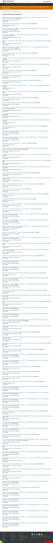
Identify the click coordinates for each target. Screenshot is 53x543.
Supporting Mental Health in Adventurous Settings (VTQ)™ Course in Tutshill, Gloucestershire (25, 113)
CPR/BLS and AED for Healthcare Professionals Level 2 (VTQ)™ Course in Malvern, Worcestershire (26, 177)
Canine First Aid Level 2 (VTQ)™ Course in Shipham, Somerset (17, 102)
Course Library (21, 534)
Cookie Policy (13, 539)
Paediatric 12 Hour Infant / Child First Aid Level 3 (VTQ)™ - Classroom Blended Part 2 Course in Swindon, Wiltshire (25, 47)
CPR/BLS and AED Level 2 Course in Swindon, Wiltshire (15, 70)
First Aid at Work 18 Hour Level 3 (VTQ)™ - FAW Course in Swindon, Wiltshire (21, 204)
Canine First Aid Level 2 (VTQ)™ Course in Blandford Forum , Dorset (19, 255)
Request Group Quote (33, 4)
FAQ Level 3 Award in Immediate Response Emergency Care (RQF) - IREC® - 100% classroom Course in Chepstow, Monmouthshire (25, 149)
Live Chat (48, 542)
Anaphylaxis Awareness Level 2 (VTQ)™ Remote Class (15, 23)
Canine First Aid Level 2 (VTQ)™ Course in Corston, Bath (16, 53)
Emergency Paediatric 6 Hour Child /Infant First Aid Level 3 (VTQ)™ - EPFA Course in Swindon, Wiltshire (25, 35)
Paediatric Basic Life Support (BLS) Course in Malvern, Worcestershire (19, 184)
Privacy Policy (13, 534)
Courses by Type (22, 539)
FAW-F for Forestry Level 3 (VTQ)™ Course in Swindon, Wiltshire (18, 209)
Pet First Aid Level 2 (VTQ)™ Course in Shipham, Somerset (16, 97)
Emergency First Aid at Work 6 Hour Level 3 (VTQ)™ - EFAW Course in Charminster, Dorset (24, 85)
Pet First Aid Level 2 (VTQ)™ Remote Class (12, 189)
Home (7, 4)
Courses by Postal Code (23, 536)
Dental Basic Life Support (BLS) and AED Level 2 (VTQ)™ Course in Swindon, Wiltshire (23, 64)
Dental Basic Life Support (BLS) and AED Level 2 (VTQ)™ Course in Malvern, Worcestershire (24, 154)
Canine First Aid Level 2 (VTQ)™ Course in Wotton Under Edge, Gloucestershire (21, 194)
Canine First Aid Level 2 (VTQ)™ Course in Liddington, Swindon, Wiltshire (20, 273)
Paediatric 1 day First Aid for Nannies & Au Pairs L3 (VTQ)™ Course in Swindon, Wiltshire (24, 40)
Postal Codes (14, 11)
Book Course (12, 4)
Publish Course (25, 4)
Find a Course (8, 11)
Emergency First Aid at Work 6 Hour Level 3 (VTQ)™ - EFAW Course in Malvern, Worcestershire (25, 166)
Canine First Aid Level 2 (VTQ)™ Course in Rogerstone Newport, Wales (19, 381)
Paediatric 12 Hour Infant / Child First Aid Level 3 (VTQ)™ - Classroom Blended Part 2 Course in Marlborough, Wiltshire (25, 18)
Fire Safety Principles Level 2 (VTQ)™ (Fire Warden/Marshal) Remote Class (20, 126)
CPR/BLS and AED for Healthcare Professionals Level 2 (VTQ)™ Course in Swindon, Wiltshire (25, 58)
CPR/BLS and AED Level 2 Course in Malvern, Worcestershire (17, 172)
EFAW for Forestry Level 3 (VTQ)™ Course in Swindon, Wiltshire (18, 80)
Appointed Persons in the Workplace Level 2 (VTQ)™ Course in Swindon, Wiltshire (22, 75)
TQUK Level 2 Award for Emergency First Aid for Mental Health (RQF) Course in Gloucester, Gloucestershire (24, 29)
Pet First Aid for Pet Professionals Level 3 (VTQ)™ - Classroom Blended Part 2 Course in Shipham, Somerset (26, 108)
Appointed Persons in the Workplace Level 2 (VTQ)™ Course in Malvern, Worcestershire (24, 160)
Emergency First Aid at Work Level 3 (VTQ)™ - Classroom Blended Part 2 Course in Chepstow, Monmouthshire (25, 131)
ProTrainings (43, 535)
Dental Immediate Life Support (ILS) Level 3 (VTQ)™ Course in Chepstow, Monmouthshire (24, 119)
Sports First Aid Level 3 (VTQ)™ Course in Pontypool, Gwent (17, 232)
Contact (3, 536)
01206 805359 (48, 1)
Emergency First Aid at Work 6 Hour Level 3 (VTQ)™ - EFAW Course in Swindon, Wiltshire (24, 91)
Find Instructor (18, 4)
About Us (3, 534)
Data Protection (13, 536)
